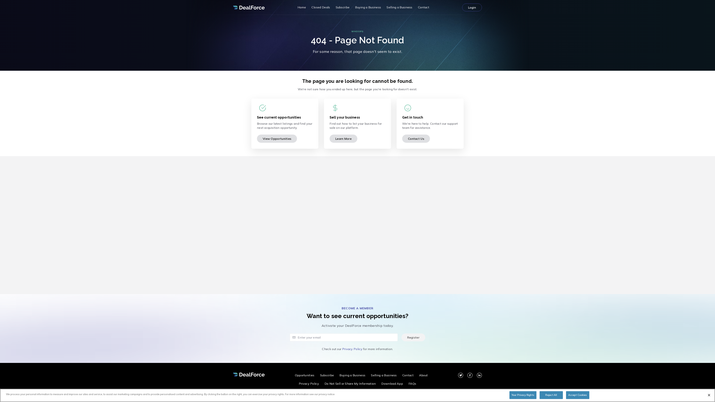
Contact (408, 375)
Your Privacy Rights (522, 394)
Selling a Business (384, 375)
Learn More (343, 139)
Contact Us (416, 139)
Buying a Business (352, 375)
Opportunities (304, 375)
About (423, 375)
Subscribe (327, 375)
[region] (357, 395)
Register (413, 337)
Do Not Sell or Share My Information (350, 383)
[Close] (709, 395)
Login (472, 7)
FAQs (412, 383)
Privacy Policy (352, 349)
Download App (392, 383)
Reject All (551, 394)
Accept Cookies (577, 394)
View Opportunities (277, 139)
